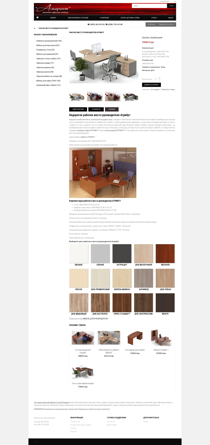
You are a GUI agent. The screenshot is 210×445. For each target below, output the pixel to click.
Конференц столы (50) (45, 50)
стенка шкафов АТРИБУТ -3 (115, 130)
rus (175, 1)
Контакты (111, 422)
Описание (112, 109)
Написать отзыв (168, 89)
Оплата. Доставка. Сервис (80, 425)
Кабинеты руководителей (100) (49, 41)
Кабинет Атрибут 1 (161, 350)
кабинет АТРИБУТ (88, 137)
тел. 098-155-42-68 (41, 425)
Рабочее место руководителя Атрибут (53, 28)
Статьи (73, 428)
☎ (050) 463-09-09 (96, 24)
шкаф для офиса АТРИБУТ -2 (88, 130)
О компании (75, 422)
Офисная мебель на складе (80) (49, 76)
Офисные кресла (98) (44, 72)
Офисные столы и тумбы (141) (48, 59)
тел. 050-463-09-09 (41, 422)
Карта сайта (112, 425)
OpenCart (36, 441)
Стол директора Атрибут (135, 350)
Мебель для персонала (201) (48, 45)
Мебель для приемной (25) (47, 54)
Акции (170, 18)
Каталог (53, 18)
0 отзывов (155, 89)
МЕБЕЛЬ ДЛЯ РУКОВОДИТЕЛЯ (95, 319)
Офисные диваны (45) (45, 67)
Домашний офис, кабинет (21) (48, 85)
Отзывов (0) (96, 109)
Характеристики (78, 109)
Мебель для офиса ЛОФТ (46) (48, 81)
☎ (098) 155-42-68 (113, 24)
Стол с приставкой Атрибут (83, 383)
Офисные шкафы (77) (45, 63)
